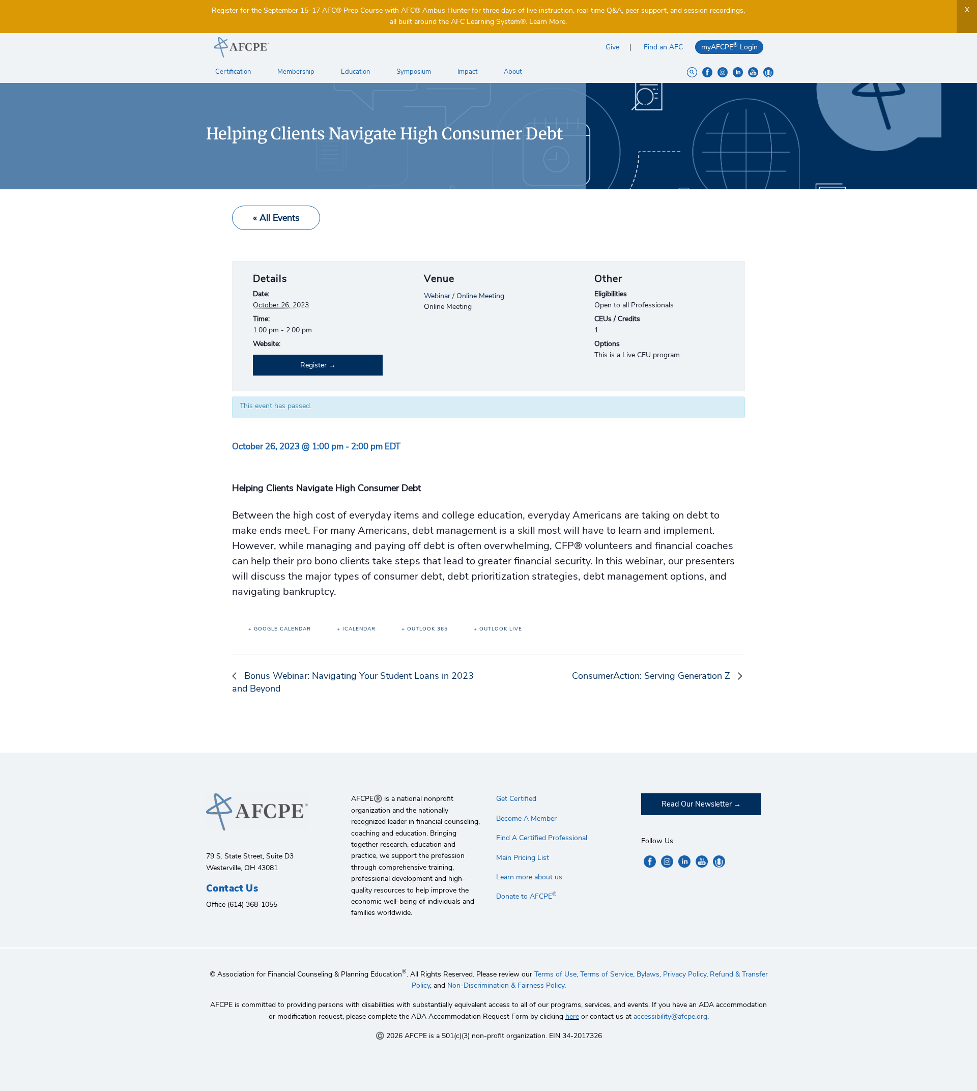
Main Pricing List (522, 858)
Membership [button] (296, 71)
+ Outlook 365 (424, 629)
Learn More (547, 21)
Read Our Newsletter (697, 804)
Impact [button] (468, 71)
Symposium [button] (414, 71)
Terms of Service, (607, 974)
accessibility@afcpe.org (670, 1016)
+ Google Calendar (279, 629)
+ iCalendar (356, 629)
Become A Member (526, 818)
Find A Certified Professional (541, 838)
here (572, 1016)
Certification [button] (233, 71)
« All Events (276, 218)
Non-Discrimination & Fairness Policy (505, 985)
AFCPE (347, 47)
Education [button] (356, 71)
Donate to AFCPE (526, 896)
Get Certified (516, 798)
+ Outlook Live (498, 629)
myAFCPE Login (729, 46)
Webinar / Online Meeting (464, 296)
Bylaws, (649, 974)
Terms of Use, (556, 974)
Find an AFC (663, 47)
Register (313, 365)
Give (612, 47)
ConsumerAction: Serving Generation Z (652, 676)
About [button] (513, 71)
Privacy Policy (684, 974)
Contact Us (232, 888)
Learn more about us (529, 877)
